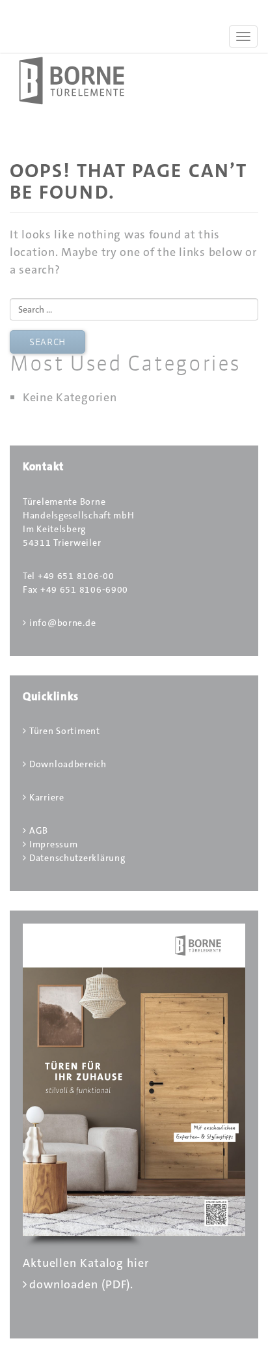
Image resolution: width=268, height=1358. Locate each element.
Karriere (46, 797)
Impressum (53, 844)
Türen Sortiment (64, 731)
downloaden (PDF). (81, 1284)
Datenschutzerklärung (77, 858)
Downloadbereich (68, 764)
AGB (38, 830)
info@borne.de (62, 623)
